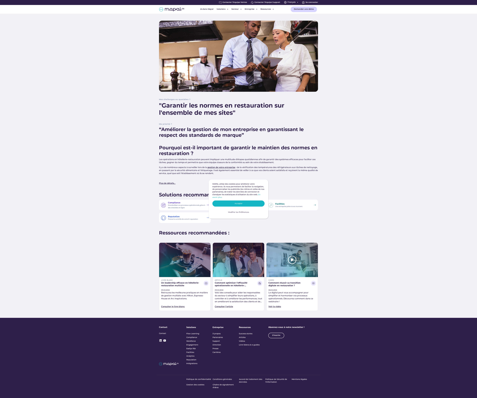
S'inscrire (276, 335)
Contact (163, 327)
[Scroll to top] (472, 393)
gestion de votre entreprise (221, 168)
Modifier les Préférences (238, 212)
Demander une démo (304, 9)
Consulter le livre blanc (173, 307)
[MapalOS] (171, 9)
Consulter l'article (224, 307)
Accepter (238, 203)
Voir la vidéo (274, 307)
